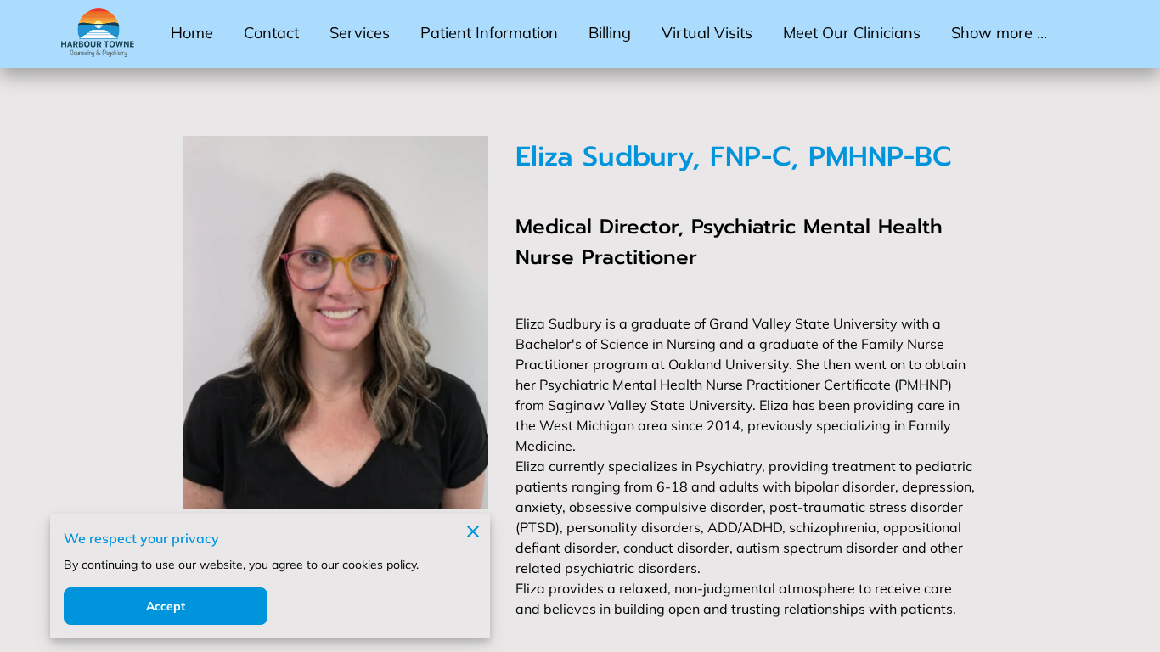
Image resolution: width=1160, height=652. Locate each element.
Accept (166, 606)
